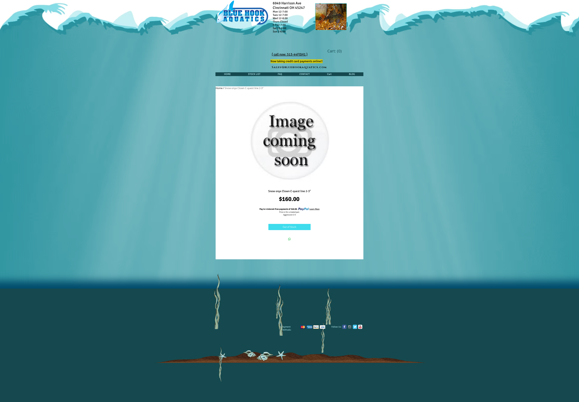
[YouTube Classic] (360, 327)
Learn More (314, 209)
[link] (334, 51)
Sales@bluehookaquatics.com (299, 67)
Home (219, 88)
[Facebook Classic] (344, 327)
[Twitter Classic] (355, 327)
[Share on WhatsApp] (289, 239)
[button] (254, 74)
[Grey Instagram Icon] (350, 327)
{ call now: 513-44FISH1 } (290, 54)
